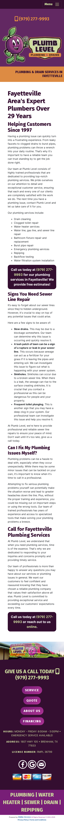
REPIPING (32, 810)
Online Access (24, 817)
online (32, 627)
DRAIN (51, 802)
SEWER (32, 802)
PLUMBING (22, 795)
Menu (50, 4)
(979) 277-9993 (34, 18)
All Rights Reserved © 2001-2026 (43, 817)
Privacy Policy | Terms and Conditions (32, 820)
